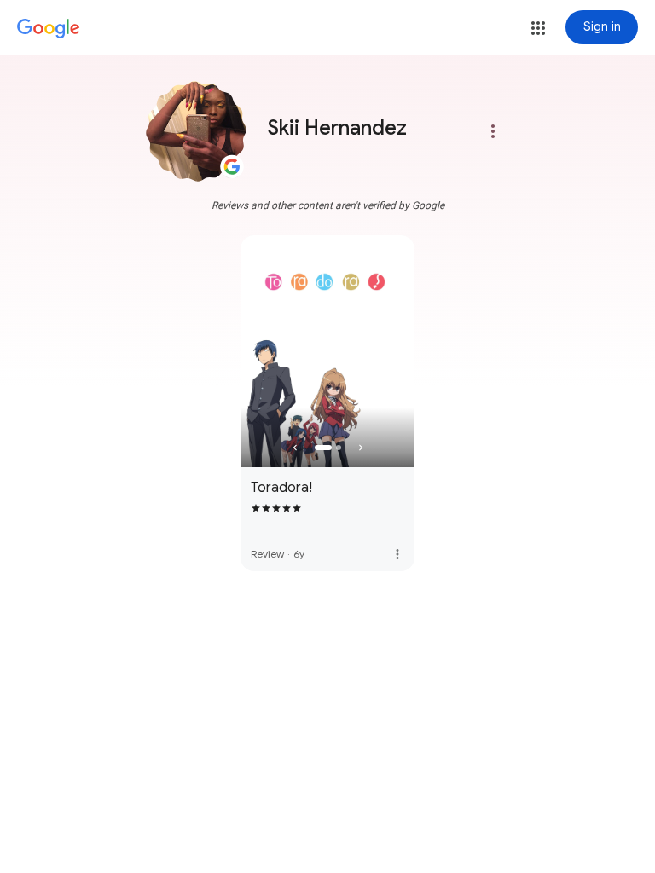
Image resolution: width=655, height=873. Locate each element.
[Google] (48, 29)
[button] (538, 28)
